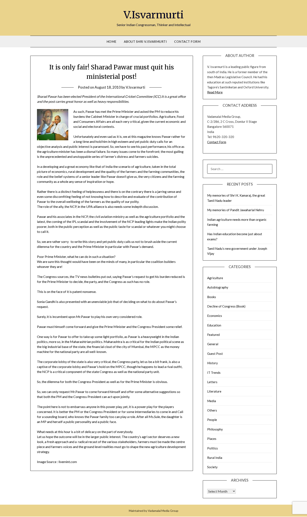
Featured (213, 334)
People (212, 420)
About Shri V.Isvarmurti (145, 41)
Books (211, 297)
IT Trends (214, 372)
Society (212, 467)
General (212, 344)
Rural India (214, 457)
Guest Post (215, 353)
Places (211, 438)
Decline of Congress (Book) (226, 306)
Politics (212, 448)
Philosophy (215, 429)
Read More (215, 92)
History (212, 363)
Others (212, 410)
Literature (214, 391)
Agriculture (215, 278)
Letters (212, 382)
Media (211, 401)
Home (112, 41)
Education (214, 325)
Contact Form (187, 41)
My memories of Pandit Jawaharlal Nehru (235, 210)
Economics (214, 315)
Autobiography (217, 287)
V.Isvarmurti (154, 15)
